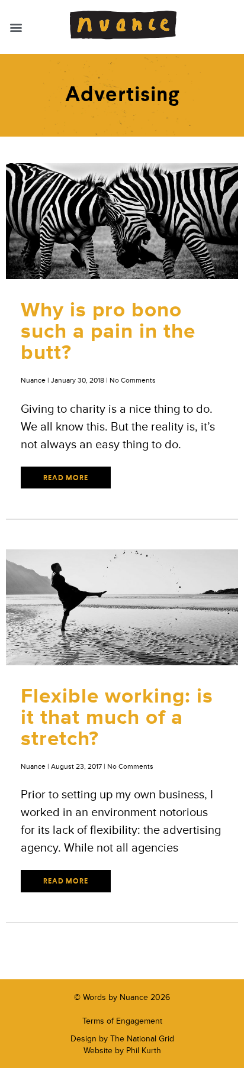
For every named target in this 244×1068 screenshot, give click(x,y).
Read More (65, 478)
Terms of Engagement (122, 1021)
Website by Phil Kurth (122, 1051)
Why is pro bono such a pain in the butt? (108, 331)
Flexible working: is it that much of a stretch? (117, 718)
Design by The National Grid (122, 1039)
